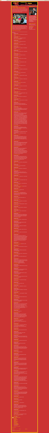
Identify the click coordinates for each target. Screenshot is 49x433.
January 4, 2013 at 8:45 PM (17, 146)
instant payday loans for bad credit (17, 243)
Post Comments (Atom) (17, 430)
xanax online (15, 165)
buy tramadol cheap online (16, 410)
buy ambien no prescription (16, 75)
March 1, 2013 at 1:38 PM (16, 220)
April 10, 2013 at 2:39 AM (16, 395)
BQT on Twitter (30, 28)
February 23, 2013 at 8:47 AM (17, 174)
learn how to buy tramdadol (16, 279)
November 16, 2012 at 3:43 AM (17, 67)
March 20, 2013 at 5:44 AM (17, 291)
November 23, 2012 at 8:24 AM (17, 98)
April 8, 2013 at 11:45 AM (16, 381)
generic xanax (15, 183)
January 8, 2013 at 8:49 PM (17, 154)
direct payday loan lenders (16, 189)
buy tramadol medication (16, 276)
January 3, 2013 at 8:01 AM (17, 140)
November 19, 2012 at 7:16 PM (17, 80)
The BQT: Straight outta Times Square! (19, 7)
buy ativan (15, 72)
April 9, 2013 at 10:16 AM (16, 390)
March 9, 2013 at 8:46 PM (16, 281)
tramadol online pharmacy (16, 176)
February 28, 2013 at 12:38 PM (17, 212)
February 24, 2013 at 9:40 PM (17, 184)
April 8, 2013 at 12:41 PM (16, 385)
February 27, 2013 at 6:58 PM (17, 205)
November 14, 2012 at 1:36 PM (17, 60)
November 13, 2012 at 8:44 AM (17, 49)
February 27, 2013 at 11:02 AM (17, 199)
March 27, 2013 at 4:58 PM (17, 309)
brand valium (15, 51)
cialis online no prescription (17, 319)
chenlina (15, 416)
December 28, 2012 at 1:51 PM (17, 125)
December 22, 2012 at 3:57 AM (17, 106)
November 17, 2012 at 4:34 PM (17, 73)
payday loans (15, 283)
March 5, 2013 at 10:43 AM (17, 254)
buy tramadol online (16, 197)
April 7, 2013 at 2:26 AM (16, 366)
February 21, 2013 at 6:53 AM (17, 160)
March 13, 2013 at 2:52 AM (17, 284)
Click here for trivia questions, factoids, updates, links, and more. (32, 24)
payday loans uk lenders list (17, 402)
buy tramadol (15, 253)
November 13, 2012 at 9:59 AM (17, 53)
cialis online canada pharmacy (17, 324)
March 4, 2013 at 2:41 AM (16, 248)
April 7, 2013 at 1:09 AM (16, 361)
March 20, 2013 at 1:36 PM (17, 298)
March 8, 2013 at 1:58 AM (16, 274)
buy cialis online (15, 219)
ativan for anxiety (15, 58)
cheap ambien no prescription (17, 34)
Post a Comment (14, 427)
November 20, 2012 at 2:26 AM (17, 84)
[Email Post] (20, 30)
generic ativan (15, 65)
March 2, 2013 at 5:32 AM (16, 227)
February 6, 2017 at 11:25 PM (17, 426)
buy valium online (16, 89)
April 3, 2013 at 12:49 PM (16, 334)
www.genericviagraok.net (16, 340)
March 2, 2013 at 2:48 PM (16, 230)
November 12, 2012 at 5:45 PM (17, 42)
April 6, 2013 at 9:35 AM (16, 356)
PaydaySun (15, 371)
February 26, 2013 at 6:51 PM (17, 190)
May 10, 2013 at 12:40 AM (16, 412)
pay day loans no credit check (17, 192)
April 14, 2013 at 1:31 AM (16, 403)
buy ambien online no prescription (17, 82)
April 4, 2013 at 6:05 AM (16, 338)
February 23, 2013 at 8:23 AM (17, 170)
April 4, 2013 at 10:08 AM (16, 341)
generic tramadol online (16, 168)
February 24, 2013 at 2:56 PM (17, 181)
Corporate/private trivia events (32, 29)
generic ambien (15, 96)
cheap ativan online (16, 41)
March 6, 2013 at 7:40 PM (16, 267)
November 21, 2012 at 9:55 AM (17, 91)
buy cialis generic (16, 246)
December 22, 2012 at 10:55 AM (17, 111)
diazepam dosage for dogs (16, 44)
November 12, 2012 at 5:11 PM (17, 36)
